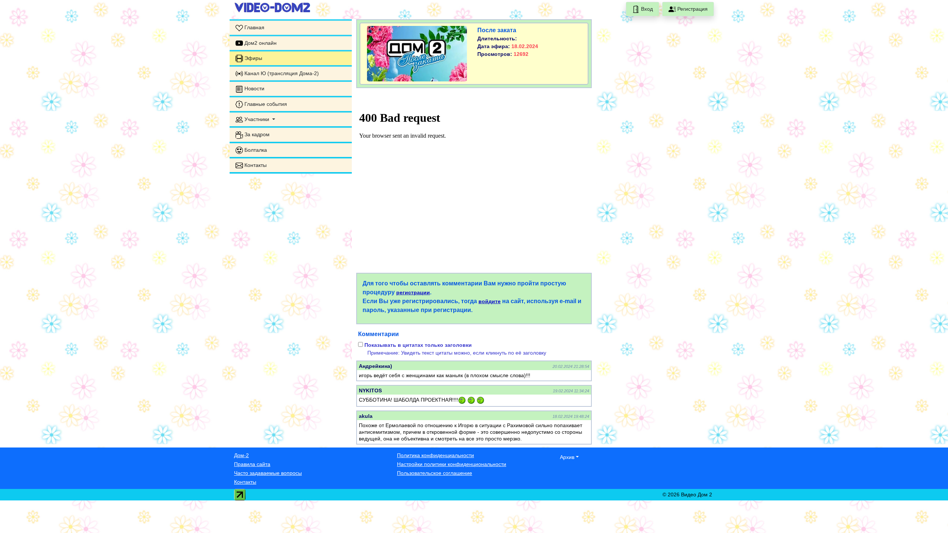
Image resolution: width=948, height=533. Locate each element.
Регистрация (692, 9)
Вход (646, 9)
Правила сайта (252, 464)
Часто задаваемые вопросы (268, 473)
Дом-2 (241, 455)
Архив (567, 457)
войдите (489, 301)
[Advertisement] (291, 226)
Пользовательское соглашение (434, 473)
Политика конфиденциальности (435, 455)
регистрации (413, 292)
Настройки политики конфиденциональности (451, 464)
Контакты (245, 482)
